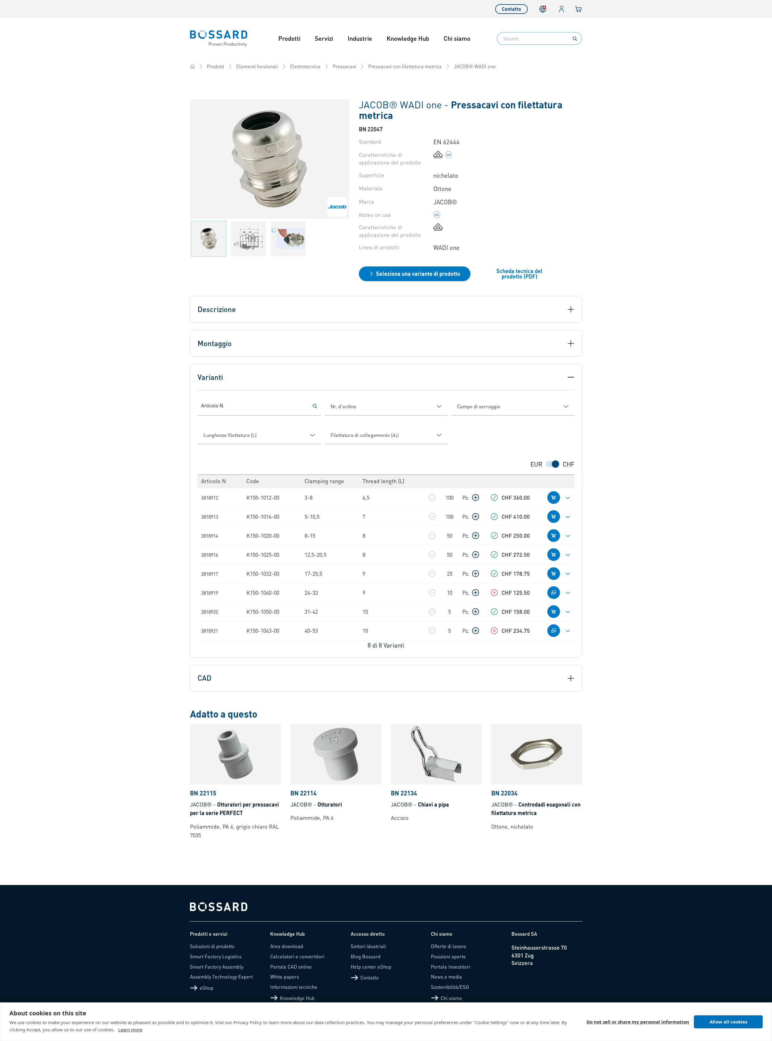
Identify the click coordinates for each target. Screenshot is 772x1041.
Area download (286, 946)
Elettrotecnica (305, 66)
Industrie (360, 38)
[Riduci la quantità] (432, 497)
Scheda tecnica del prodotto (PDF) (519, 273)
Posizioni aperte (448, 956)
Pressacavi (344, 66)
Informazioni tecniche (293, 987)
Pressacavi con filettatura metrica (405, 66)
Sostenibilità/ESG (450, 987)
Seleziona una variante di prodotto (418, 273)
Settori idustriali (368, 946)
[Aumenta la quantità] (475, 497)
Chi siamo (457, 38)
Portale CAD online (291, 966)
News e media (446, 976)
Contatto (511, 9)
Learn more (130, 1030)
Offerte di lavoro (448, 946)
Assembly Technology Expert (221, 976)
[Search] (574, 38)
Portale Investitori (450, 966)
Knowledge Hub (408, 38)
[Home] (192, 66)
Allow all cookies (728, 1022)
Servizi (324, 38)
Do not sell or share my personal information (638, 1022)
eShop (207, 988)
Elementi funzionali (257, 66)
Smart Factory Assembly (216, 966)
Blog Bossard (366, 956)
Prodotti (289, 38)
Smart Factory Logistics (216, 956)
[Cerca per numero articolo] (314, 406)
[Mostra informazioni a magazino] (494, 497)
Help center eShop (371, 966)
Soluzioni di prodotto (212, 946)
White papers (284, 976)
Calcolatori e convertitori (297, 956)
